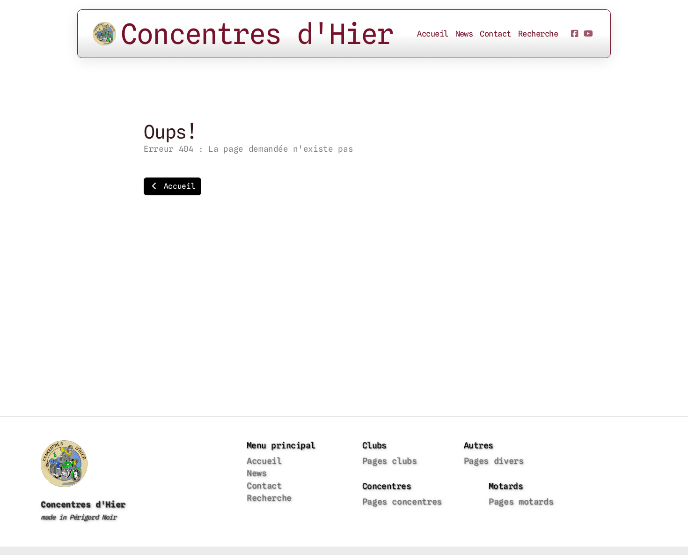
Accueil (177, 186)
